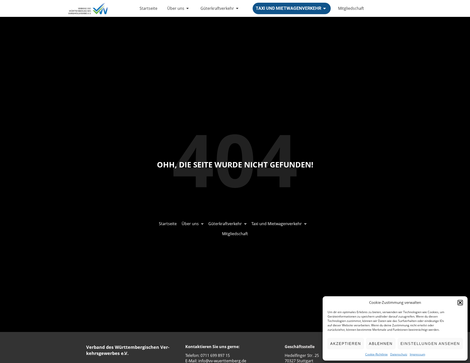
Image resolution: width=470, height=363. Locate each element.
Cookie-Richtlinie (376, 354)
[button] (460, 302)
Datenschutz (398, 354)
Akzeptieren (345, 343)
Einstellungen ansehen (430, 343)
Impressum (417, 354)
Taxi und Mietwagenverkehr (288, 8)
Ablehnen (381, 343)
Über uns (175, 8)
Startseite (148, 8)
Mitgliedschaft (351, 8)
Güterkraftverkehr (217, 8)
